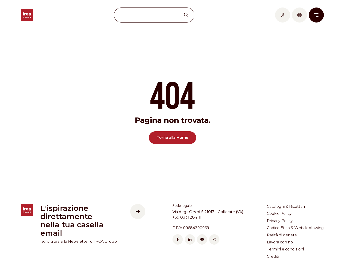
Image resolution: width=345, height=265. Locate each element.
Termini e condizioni (285, 249)
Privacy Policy (280, 221)
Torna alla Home (172, 137)
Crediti (273, 256)
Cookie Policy (279, 213)
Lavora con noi (280, 242)
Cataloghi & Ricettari (286, 206)
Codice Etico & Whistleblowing (295, 228)
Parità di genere (282, 235)
